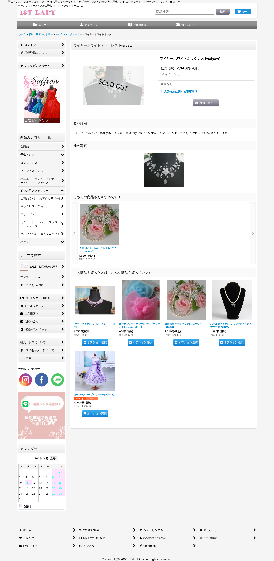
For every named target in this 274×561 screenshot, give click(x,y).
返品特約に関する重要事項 (180, 91)
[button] (233, 25)
